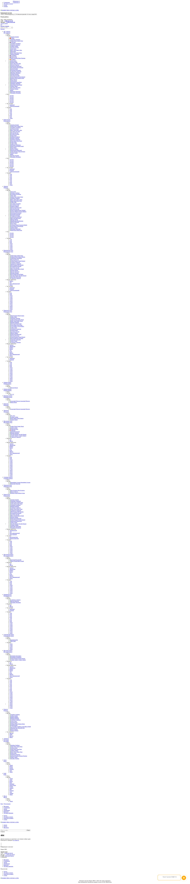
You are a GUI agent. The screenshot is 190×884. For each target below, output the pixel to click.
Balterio (16, 717)
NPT (11, 789)
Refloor (16, 149)
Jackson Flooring (23, 756)
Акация (11, 345)
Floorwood (18, 66)
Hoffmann (18, 145)
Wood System (20, 315)
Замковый (12, 105)
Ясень (11, 285)
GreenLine (18, 263)
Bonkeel (17, 54)
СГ (13, 394)
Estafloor (13, 59)
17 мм (11, 305)
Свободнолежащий (14, 106)
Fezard (15, 722)
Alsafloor (17, 198)
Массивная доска (8, 421)
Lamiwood (18, 71)
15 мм (11, 302)
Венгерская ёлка (14, 537)
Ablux (15, 317)
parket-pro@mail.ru (9, 856)
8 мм (11, 115)
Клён (11, 351)
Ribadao (17, 273)
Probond (12, 769)
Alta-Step (13, 42)
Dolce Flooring (21, 58)
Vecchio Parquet (22, 275)
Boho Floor (19, 53)
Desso (15, 402)
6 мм (11, 113)
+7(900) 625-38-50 (8, 21)
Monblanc (17, 73)
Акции (5, 809)
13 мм (11, 247)
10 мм (11, 118)
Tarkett (16, 86)
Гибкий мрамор (7, 389)
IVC (14, 415)
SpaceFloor (19, 82)
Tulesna (16, 89)
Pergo (14, 147)
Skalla (15, 81)
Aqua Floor (19, 749)
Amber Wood (20, 319)
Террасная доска (8, 485)
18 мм (11, 306)
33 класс (12, 97)
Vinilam (11, 90)
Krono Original (21, 210)
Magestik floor (14, 429)
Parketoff (17, 431)
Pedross (16, 730)
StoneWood (19, 85)
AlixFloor (17, 39)
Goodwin (17, 262)
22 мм (11, 475)
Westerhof (17, 91)
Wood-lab (17, 483)
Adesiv (11, 765)
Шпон (11, 737)
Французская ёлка (14, 538)
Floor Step (18, 63)
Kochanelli (18, 266)
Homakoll (12, 784)
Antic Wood (19, 503)
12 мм (11, 246)
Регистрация (7, 803)
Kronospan (18, 213)
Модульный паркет (8, 554)
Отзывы (6, 6)
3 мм (11, 109)
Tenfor (15, 341)
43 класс (12, 102)
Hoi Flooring (20, 67)
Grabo (15, 143)
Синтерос (18, 342)
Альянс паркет (22, 660)
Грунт (5, 760)
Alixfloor (17, 193)
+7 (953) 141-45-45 (10, 22)
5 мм (11, 111)
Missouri (13, 430)
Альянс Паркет (22, 435)
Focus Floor (19, 325)
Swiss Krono (20, 226)
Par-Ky (16, 729)
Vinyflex (17, 758)
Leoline (16, 417)
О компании (7, 2)
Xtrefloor (17, 745)
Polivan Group (21, 493)
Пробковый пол (8, 594)
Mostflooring (20, 221)
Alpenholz (18, 501)
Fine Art (17, 259)
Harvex (16, 491)
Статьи (5, 5)
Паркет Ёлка (7, 494)
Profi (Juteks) (20, 418)
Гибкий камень (7, 382)
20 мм (11, 309)
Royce (15, 79)
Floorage (17, 65)
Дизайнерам (7, 810)
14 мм (11, 249)
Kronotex (17, 215)
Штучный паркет (8, 650)
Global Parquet (21, 261)
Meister (16, 219)
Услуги (5, 815)
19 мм (11, 307)
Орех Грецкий (13, 534)
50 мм (11, 649)
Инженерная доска (8, 250)
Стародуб (18, 278)
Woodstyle (18, 527)
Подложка (6, 740)
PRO (14, 641)
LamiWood (19, 217)
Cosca (15, 721)
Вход (2, 803)
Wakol (11, 772)
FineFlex (17, 138)
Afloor (12, 38)
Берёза (11, 349)
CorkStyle (17, 507)
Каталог (3, 29)
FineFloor (17, 139)
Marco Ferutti (20, 269)
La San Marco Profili (26, 726)
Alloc (14, 195)
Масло (11, 441)
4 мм (11, 110)
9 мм (11, 117)
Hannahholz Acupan (25, 482)
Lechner (11, 788)
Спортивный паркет (9, 634)
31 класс (12, 233)
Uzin (11, 770)
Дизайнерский (13, 530)
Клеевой (12, 170)
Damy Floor (14, 57)
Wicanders (18, 93)
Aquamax (17, 45)
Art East (17, 47)
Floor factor (19, 141)
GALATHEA (20, 326)
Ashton (16, 716)
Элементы (6, 738)
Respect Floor (20, 78)
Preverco (17, 271)
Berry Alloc (19, 50)
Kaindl (15, 725)
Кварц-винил (7, 119)
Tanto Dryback (21, 151)
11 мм (11, 245)
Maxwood (18, 218)
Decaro (16, 387)
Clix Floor (18, 203)
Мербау (11, 353)
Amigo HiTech (21, 257)
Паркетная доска (8, 310)
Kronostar (17, 214)
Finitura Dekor (21, 724)
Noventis (17, 75)
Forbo (15, 142)
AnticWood (19, 258)
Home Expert (20, 146)
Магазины (6, 806)
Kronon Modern (22, 211)
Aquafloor (18, 43)
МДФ (11, 734)
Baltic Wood (20, 321)
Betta (14, 51)
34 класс (12, 98)
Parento (16, 270)
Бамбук (11, 281)
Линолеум (6, 410)
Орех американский (15, 283)
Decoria (16, 133)
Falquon (17, 206)
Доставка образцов (8, 813)
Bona (11, 782)
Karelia (16, 69)
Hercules (17, 209)
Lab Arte (17, 267)
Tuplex (16, 757)
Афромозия (12, 346)
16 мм (11, 303)
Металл (11, 736)
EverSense (18, 194)
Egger (15, 135)
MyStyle (17, 222)
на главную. (16, 840)
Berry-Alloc (19, 199)
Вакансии (6, 811)
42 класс (12, 101)
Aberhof (17, 37)
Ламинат (6, 186)
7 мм (11, 114)
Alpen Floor (19, 746)
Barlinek (17, 322)
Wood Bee (18, 277)
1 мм (11, 680)
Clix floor (17, 131)
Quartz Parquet (21, 77)
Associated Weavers (25, 401)
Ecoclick (17, 134)
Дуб (11, 282)
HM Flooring (20, 265)
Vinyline (17, 155)
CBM (14, 202)
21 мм (11, 474)
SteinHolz (17, 83)
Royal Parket (20, 274)
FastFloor (17, 137)
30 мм (11, 648)
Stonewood (19, 150)
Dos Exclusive (21, 490)
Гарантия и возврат (8, 818)
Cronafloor (13, 55)
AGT (14, 191)
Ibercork (17, 601)
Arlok (11, 780)
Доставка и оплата (8, 3)
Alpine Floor (20, 41)
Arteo (14, 49)
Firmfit (15, 62)
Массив (11, 733)
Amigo (15, 427)
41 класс (12, 99)
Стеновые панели (8, 477)
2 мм (11, 174)
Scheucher (18, 339)
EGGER (17, 205)
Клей (5, 773)
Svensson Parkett (23, 225)
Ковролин (6, 403)
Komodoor (18, 656)
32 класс (12, 95)
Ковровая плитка (8, 395)
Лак (10, 439)
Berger (11, 766)
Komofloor (18, 657)
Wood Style (19, 230)
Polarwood (18, 334)
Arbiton (16, 46)
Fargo (14, 61)
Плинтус (6, 709)
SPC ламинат (7, 31)
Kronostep (18, 70)
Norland (17, 74)
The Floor (17, 87)
